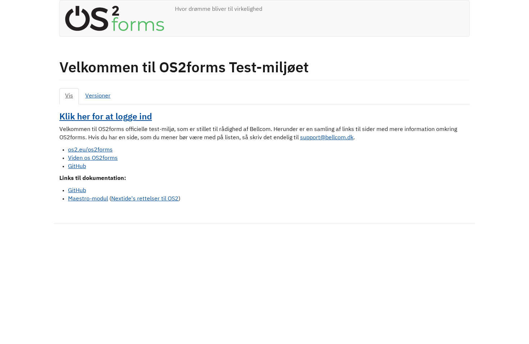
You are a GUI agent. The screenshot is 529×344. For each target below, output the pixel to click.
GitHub (77, 166)
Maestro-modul (88, 199)
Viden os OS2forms (93, 158)
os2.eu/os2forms (90, 150)
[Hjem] (117, 18)
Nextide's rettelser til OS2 (144, 199)
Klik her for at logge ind (105, 117)
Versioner (97, 96)
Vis (69, 96)
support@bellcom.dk (326, 138)
